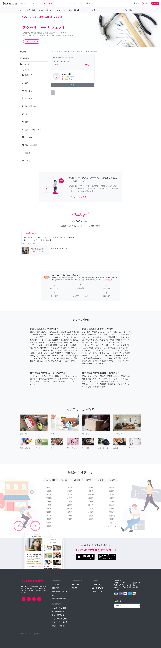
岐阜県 (70, 505)
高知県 (112, 491)
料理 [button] (93, 10)
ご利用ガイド (97, 584)
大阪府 (100, 480)
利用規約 (55, 588)
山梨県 (70, 498)
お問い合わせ (97, 591)
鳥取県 (91, 498)
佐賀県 (112, 498)
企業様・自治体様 (59, 608)
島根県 (91, 502)
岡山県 (91, 505)
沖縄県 (112, 519)
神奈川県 (76, 480)
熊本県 (112, 505)
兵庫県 (91, 487)
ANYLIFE (76, 584)
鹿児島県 (111, 516)
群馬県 (49, 519)
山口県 (91, 512)
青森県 (49, 491)
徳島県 (91, 516)
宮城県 (49, 498)
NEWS (74, 588)
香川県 (91, 519)
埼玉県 (89, 480)
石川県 (70, 491)
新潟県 (49, 526)
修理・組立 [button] (31, 10)
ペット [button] (85, 10)
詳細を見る (108, 280)
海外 (112, 523)
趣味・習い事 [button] (74, 10)
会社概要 (55, 584)
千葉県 (49, 523)
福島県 (49, 509)
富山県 (70, 487)
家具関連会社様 (58, 612)
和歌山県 (91, 495)
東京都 (64, 480)
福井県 (70, 495)
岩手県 (49, 495)
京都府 (112, 480)
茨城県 (49, 512)
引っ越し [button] (49, 10)
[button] (136, 3)
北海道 (49, 487)
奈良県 (91, 491)
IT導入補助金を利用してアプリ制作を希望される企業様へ (60, 622)
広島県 (91, 509)
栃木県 (49, 516)
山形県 (49, 505)
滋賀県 (70, 519)
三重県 (70, 516)
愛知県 (70, 512)
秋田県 (49, 502)
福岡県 (112, 495)
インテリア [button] (61, 10)
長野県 (70, 502)
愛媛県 (112, 487)
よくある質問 (97, 588)
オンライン (112, 526)
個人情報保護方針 (59, 598)
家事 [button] (41, 10)
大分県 (112, 509)
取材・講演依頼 (58, 615)
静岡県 (70, 509)
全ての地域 (50, 480)
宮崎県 (112, 512)
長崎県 (112, 502)
